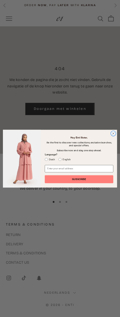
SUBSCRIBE (79, 179)
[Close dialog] (113, 133)
